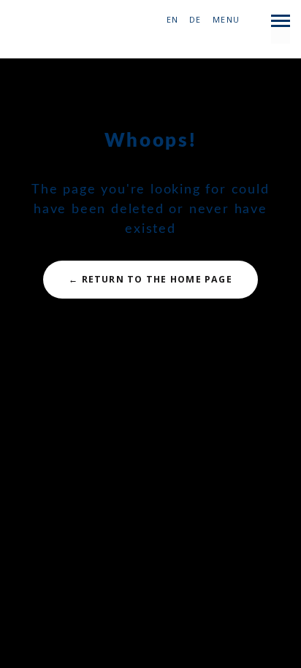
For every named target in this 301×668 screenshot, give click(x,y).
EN (172, 20)
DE (195, 20)
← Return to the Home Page (150, 279)
